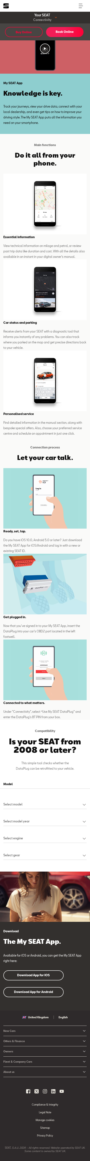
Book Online (65, 31)
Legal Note (45, 1112)
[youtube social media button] (61, 1091)
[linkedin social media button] (53, 1091)
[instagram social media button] (45, 1091)
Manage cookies (45, 1120)
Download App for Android (33, 992)
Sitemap (45, 1127)
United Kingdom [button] (38, 1017)
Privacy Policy (45, 1135)
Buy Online (24, 32)
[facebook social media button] (28, 1091)
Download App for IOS (33, 975)
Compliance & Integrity (45, 1104)
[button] (45, 49)
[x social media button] (36, 1091)
